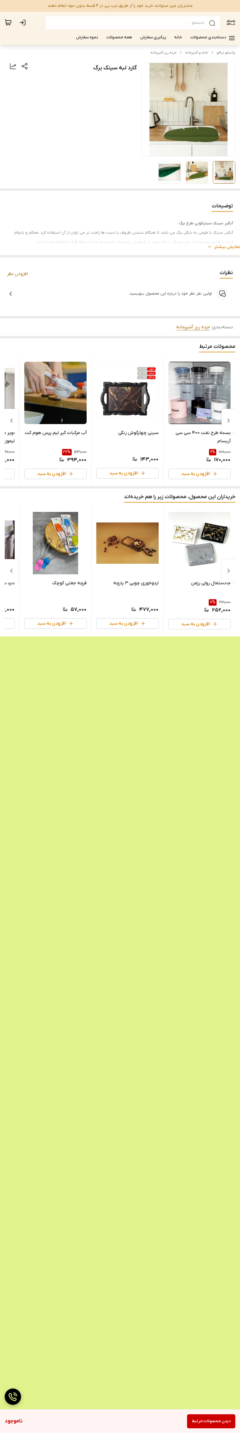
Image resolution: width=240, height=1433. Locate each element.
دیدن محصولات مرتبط (211, 1421)
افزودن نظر (17, 274)
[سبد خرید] (8, 22)
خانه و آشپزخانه (196, 52)
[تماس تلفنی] (13, 1396)
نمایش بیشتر (227, 247)
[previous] (229, 420)
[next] (11, 420)
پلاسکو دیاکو (226, 52)
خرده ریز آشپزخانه (163, 52)
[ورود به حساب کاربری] (23, 22)
